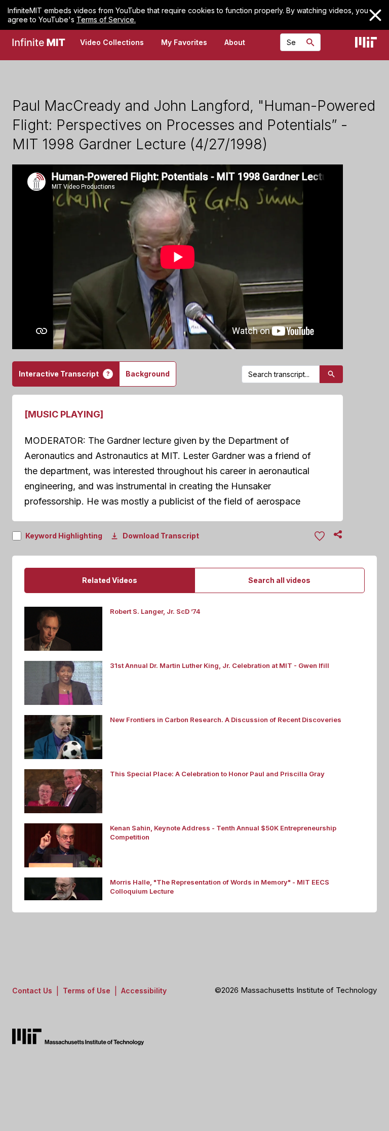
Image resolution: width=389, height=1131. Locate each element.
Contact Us (32, 990)
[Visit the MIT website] (78, 1037)
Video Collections (112, 42)
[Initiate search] (310, 42)
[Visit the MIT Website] (366, 42)
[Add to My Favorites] (320, 536)
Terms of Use (86, 990)
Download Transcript (161, 535)
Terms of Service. (106, 19)
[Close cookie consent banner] (375, 15)
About (234, 42)
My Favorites (184, 42)
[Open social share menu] (338, 534)
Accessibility (144, 990)
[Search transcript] (331, 374)
